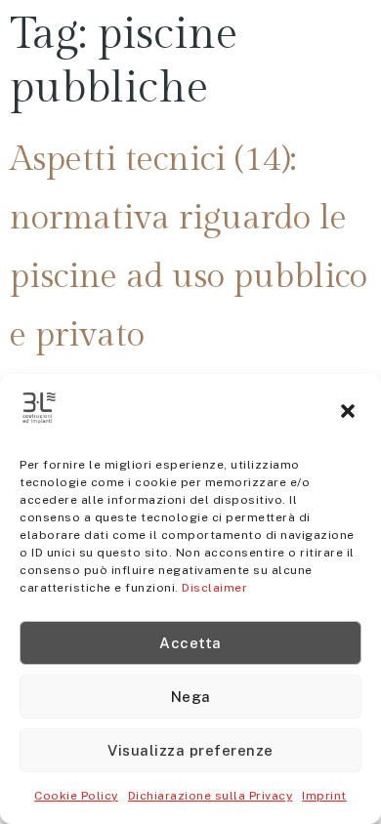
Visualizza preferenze (190, 750)
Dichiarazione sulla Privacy (210, 796)
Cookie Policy (76, 796)
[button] (349, 413)
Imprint (324, 796)
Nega (191, 696)
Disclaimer (214, 588)
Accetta (190, 643)
